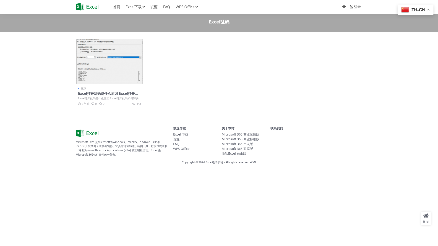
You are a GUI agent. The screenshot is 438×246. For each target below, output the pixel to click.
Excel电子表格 (214, 162)
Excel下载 (134, 6)
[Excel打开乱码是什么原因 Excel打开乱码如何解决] (109, 61)
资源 (154, 6)
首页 (116, 6)
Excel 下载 (180, 134)
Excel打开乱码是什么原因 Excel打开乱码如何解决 (108, 95)
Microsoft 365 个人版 (237, 144)
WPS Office (185, 6)
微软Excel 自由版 (234, 153)
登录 (357, 7)
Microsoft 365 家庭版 (237, 148)
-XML (252, 162)
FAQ (166, 6)
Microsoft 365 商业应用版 (240, 134)
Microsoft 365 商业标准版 (240, 139)
